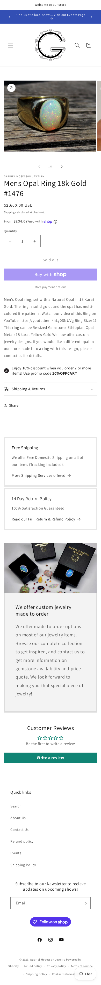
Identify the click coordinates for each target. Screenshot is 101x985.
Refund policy (21, 841)
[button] (10, 45)
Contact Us (19, 829)
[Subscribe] (84, 903)
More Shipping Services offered (39, 475)
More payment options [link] (51, 287)
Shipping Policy (23, 865)
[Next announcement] (91, 17)
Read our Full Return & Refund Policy (43, 519)
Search (16, 806)
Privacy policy (56, 966)
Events (15, 853)
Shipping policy (36, 974)
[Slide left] (39, 166)
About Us (18, 818)
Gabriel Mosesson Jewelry (47, 959)
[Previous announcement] (9, 17)
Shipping (9, 212)
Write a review (50, 757)
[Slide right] (62, 166)
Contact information (66, 974)
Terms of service (81, 966)
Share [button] (14, 405)
